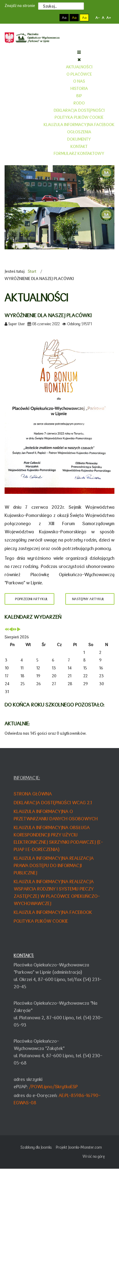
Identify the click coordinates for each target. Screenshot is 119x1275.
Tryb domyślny (41, 18)
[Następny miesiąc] (18, 629)
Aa (64, 17)
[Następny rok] (15, 629)
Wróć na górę (93, 1156)
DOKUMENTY (79, 139)
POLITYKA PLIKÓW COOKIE (79, 117)
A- (98, 17)
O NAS (79, 81)
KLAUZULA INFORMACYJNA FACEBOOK (79, 124)
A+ (108, 17)
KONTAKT (79, 146)
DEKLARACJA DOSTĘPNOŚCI (79, 110)
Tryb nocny (51, 18)
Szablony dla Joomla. (36, 1147)
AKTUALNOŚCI (79, 66)
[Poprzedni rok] (7, 629)
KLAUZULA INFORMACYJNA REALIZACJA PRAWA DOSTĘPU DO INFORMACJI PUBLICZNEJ (54, 865)
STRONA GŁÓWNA (33, 793)
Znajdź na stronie (20, 5)
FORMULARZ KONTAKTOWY (79, 153)
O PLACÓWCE (79, 74)
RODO (79, 103)
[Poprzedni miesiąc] (11, 629)
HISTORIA (79, 88)
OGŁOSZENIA (79, 131)
